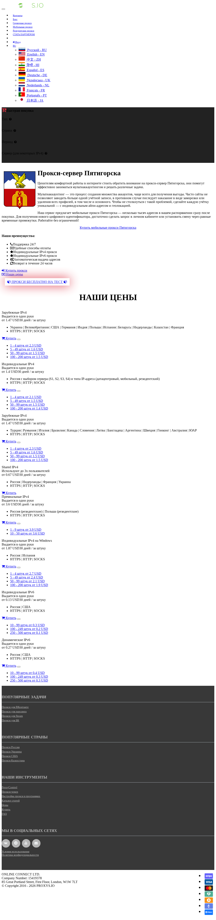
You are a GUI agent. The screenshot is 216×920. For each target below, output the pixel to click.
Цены (5, 805)
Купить (10, 338)
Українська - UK (38, 80)
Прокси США (10, 756)
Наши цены (14, 274)
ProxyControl (9, 787)
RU (14, 46)
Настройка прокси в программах (21, 796)
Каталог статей (11, 800)
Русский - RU (36, 50)
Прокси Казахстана (13, 760)
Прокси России (11, 747)
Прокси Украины (12, 751)
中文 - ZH (33, 59)
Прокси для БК (10, 720)
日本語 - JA (34, 100)
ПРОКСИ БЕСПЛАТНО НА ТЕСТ (37, 282)
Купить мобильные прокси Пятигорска (108, 227)
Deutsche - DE (37, 75)
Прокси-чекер (10, 791)
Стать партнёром (24, 34)
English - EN (35, 54)
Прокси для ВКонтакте (15, 707)
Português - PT (36, 95)
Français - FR (35, 90)
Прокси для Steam (12, 715)
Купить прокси (16, 270)
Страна (7, 130)
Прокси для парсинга (14, 711)
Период (7, 142)
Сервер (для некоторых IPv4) (22, 153)
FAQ (4, 813)
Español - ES (35, 70)
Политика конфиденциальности (20, 854)
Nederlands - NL (37, 85)
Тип (5, 119)
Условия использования (15, 851)
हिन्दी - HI (32, 65)
